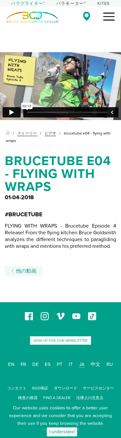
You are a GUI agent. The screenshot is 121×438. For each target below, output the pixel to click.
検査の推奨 (27, 398)
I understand (62, 431)
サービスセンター (98, 388)
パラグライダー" (28, 3)
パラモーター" (71, 3)
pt (60, 364)
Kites (103, 3)
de (35, 364)
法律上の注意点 (89, 398)
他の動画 (25, 271)
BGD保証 (40, 388)
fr (23, 364)
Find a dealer (56, 398)
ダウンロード (65, 388)
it (71, 364)
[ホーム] (8, 133)
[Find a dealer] (86, 16)
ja (82, 364)
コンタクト (16, 388)
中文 (95, 364)
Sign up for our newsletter (60, 341)
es (48, 364)
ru (109, 364)
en (11, 364)
